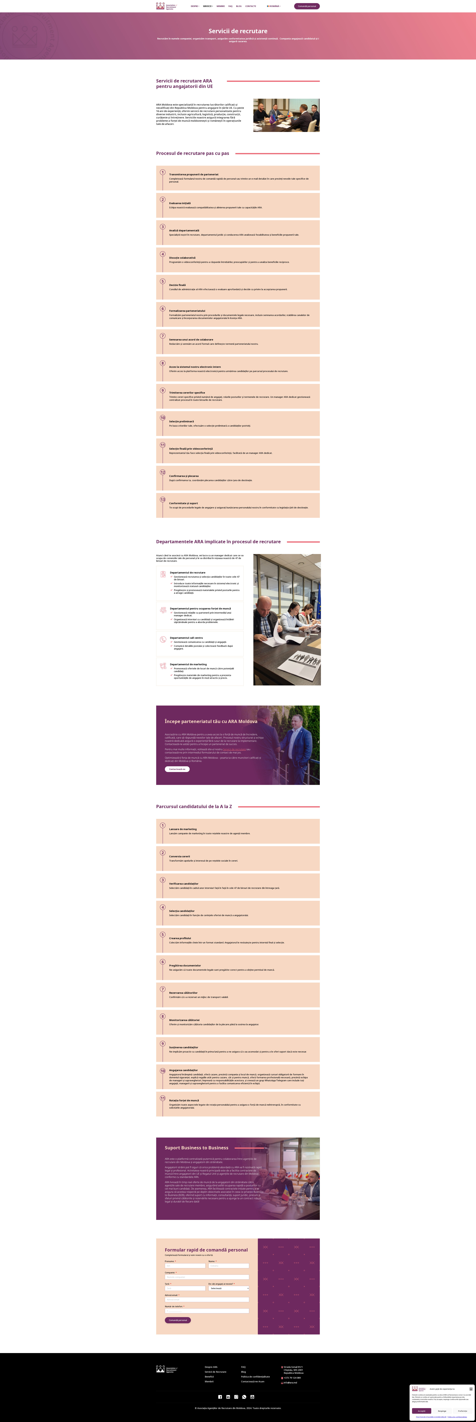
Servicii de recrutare (234, 749)
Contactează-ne (177, 769)
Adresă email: (171, 1295)
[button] (471, 1389)
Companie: (170, 1272)
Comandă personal (307, 6)
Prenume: (169, 1261)
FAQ (243, 1366)
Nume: (211, 1261)
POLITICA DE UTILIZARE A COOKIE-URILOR (431, 1417)
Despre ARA (211, 1366)
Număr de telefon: (174, 1306)
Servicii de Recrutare (215, 1371)
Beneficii (209, 1376)
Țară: (167, 1284)
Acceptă (421, 1411)
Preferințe (462, 1411)
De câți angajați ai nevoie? (220, 1284)
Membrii (209, 1381)
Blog (243, 1371)
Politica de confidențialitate (457, 1417)
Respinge (442, 1411)
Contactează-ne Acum (252, 1381)
